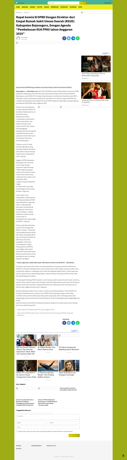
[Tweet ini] (69, 38)
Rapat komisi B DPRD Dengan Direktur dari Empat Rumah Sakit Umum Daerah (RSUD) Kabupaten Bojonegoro (45, 314)
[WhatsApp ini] (78, 38)
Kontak (18, 448)
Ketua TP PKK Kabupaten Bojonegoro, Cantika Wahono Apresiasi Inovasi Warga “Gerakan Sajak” (47, 402)
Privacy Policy (51, 446)
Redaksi (18, 446)
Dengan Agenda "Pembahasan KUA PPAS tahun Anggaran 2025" (35, 309)
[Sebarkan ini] (64, 38)
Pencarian (83, 3)
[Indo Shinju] (20, 3)
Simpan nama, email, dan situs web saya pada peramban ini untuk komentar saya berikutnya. (45, 431)
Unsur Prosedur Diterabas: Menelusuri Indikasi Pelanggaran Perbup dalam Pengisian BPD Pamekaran (25, 402)
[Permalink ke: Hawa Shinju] (18, 38)
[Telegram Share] (73, 38)
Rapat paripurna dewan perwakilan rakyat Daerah (68, 389)
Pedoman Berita (36, 446)
